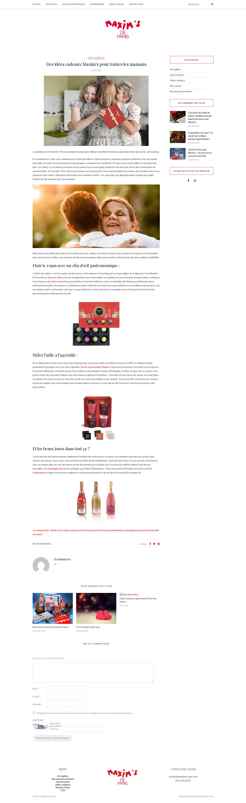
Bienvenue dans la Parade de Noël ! (51, 627)
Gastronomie (97, 4)
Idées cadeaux (116, 4)
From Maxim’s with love (88, 627)
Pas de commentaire (42, 543)
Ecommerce (62, 559)
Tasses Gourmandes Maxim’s (95, 366)
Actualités (51, 4)
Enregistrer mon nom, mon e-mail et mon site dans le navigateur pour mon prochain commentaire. (84, 713)
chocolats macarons (57, 281)
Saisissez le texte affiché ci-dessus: (55, 726)
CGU (62, 790)
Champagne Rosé (56, 468)
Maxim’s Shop (136, 4)
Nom (36, 689)
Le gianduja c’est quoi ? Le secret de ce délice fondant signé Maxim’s (200, 135)
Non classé (175, 85)
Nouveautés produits (73, 4)
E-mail (36, 696)
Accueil (37, 4)
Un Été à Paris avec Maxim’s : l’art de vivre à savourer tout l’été (200, 152)
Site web (37, 704)
